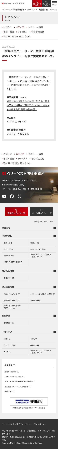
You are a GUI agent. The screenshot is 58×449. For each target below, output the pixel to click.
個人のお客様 (8, 270)
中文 (45, 221)
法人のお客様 (8, 286)
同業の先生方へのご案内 (13, 262)
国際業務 (6, 315)
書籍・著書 (34, 345)
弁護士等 (6, 227)
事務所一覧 (34, 243)
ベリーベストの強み (38, 249)
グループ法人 (9, 249)
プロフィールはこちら (18, 133)
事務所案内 (7, 235)
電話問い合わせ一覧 (16, 213)
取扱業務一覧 (9, 278)
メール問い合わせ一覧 (42, 213)
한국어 (52, 221)
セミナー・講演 (9, 345)
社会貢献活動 (9, 255)
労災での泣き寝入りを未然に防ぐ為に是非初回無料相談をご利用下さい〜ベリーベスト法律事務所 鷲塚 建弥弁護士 (28, 105)
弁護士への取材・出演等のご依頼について (40, 255)
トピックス (7, 331)
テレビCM (7, 351)
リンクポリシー (40, 424)
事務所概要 (8, 243)
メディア (33, 339)
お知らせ (7, 339)
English (39, 221)
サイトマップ (7, 424)
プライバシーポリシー (23, 424)
